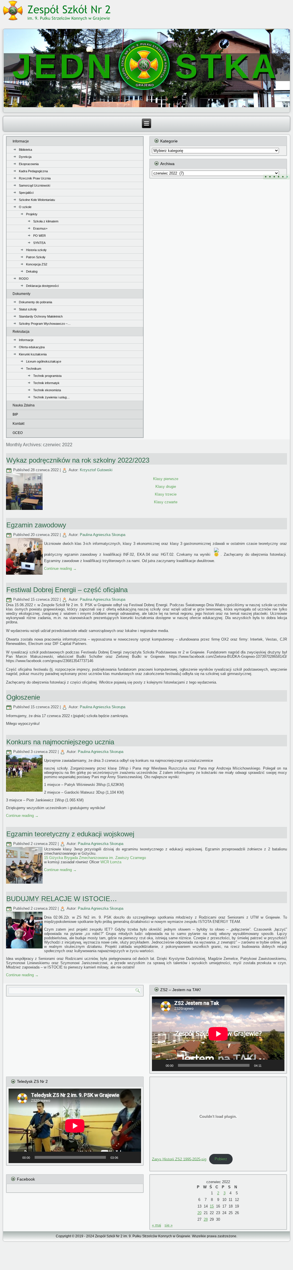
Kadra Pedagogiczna (33, 171)
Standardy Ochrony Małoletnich (41, 316)
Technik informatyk (46, 383)
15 (212, 1206)
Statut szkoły (28, 309)
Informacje (21, 141)
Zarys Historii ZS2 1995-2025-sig (179, 1159)
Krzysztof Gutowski (96, 470)
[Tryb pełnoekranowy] (277, 1065)
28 (206, 1219)
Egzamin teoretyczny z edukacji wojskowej (70, 834)
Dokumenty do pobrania (35, 302)
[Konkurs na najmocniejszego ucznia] (25, 792)
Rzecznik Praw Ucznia (35, 178)
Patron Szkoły (35, 257)
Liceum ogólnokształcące (43, 361)
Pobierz (221, 1159)
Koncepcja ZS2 (36, 264)
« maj (156, 1225)
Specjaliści (26, 192)
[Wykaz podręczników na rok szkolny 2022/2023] (25, 510)
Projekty (31, 214)
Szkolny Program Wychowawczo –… (45, 323)
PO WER (39, 235)
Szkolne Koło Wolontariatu (37, 199)
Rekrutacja (21, 332)
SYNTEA (39, 242)
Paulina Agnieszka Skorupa (102, 535)
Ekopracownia (29, 164)
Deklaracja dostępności (42, 285)
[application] (218, 1034)
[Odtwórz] (159, 1065)
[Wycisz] (268, 1065)
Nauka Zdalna (24, 405)
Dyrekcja (25, 156)
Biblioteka (25, 149)
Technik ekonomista (47, 390)
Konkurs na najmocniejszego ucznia (60, 742)
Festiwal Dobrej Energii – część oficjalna (67, 590)
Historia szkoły (36, 250)
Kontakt (18, 424)
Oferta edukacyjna (32, 347)
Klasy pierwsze (165, 479)
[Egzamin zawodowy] (25, 575)
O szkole (25, 207)
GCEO (18, 433)
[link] (95, 858)
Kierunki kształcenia (33, 354)
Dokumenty (21, 294)
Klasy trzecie (166, 494)
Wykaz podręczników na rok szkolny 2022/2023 (77, 460)
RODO (24, 278)
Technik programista (47, 375)
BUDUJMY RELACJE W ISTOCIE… (61, 899)
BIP (15, 414)
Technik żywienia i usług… (51, 397)
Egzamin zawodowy (36, 525)
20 (199, 1213)
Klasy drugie (165, 486)
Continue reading (60, 568)
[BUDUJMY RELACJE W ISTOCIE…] (25, 948)
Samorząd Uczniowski (34, 185)
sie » (169, 1225)
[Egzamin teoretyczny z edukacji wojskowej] (25, 884)
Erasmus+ (40, 228)
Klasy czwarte (165, 502)
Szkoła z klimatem (45, 221)
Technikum (33, 368)
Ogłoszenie (23, 697)
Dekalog (31, 271)
